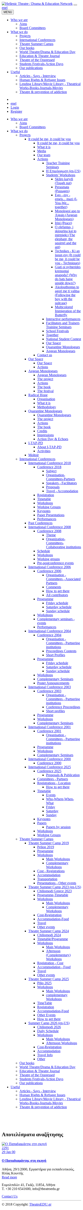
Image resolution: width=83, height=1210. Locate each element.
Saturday (52, 811)
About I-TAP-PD (49, 447)
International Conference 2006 (49, 567)
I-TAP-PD (35, 443)
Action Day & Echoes (52, 439)
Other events (46, 927)
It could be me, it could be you (49, 139)
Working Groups (49, 507)
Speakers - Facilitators (61, 483)
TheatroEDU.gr (40, 1204)
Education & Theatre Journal (39, 1071)
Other (41, 1059)
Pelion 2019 (45, 847)
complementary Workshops (57, 997)
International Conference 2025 (49, 767)
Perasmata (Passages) (62, 189)
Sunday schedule (58, 611)
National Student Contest (63, 339)
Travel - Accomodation (62, 491)
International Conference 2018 (49, 463)
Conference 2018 (49, 467)
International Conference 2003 (49, 687)
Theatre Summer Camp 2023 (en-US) (54, 887)
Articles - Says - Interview (37, 1091)
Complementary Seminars (55, 679)
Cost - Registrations (51, 871)
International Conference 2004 (49, 631)
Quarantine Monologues (63, 347)
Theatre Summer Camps (36, 839)
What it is (43, 147)
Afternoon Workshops (61, 1043)
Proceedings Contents (61, 651)
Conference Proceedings (63, 707)
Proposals (53, 487)
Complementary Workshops (57, 865)
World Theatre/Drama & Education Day (47, 1067)
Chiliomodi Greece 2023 (54, 891)
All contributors (57, 595)
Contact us (44, 355)
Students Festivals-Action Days (41, 1079)
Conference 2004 (49, 635)
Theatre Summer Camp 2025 (48, 979)
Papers (41, 823)
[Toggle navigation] (75, 5)
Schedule (43, 551)
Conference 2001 (49, 731)
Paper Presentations (50, 515)
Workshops (45, 503)
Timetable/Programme (52, 939)
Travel (41, 923)
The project (45, 379)
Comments (53, 587)
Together (52, 335)
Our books (26, 1063)
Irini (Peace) (63, 223)
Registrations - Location (54, 783)
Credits (42, 431)
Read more (9, 1177)
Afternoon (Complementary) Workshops (58, 955)
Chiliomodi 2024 (49, 935)
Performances (46, 519)
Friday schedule (57, 603)
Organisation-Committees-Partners (60, 477)
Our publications (31, 1083)
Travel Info (45, 1055)
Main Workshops (58, 859)
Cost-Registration (49, 915)
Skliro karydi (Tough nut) (64, 181)
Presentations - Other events (56, 883)
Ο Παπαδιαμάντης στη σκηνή (24, 1160)
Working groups (48, 559)
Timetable (44, 499)
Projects (25, 135)
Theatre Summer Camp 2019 (48, 843)
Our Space (53, 343)
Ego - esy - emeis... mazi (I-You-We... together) (66, 201)
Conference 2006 (49, 571)
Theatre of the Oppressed (37, 1075)
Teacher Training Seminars (58, 165)
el (6, 8)
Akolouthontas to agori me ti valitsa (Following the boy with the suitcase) (67, 295)
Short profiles (55, 711)
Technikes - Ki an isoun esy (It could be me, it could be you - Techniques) (68, 257)
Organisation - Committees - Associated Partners (63, 579)
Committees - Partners (52, 779)
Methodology (46, 407)
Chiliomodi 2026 (49, 1027)
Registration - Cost (50, 963)
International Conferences (37, 459)
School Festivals (57, 331)
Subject (51, 471)
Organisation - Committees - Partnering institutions (63, 643)
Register (16, 111)
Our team (43, 155)
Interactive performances (63, 319)
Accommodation (48, 875)
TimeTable (44, 1003)
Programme (45, 599)
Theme (51, 535)
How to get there (57, 591)
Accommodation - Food (54, 967)
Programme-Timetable (52, 895)
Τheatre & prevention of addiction (43, 1107)
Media (41, 151)
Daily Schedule (48, 1031)
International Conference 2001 (49, 727)
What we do (19, 131)
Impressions (45, 435)
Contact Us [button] (9, 1196)
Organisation (46, 399)
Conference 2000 (49, 763)
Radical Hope (38, 395)
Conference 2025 (49, 771)
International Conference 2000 (49, 759)
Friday (50, 807)
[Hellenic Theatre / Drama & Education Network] (37, 4)
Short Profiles (55, 655)
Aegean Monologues (60, 351)
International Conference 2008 (49, 527)
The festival (45, 391)
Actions (42, 159)
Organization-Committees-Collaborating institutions (63, 543)
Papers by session (58, 827)
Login (15, 107)
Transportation (47, 879)
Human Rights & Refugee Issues (42, 1095)
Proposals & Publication (63, 775)
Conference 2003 (49, 691)
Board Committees (32, 127)
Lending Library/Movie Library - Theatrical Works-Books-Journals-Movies (50, 1101)
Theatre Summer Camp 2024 (48, 931)
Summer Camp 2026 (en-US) (48, 1023)
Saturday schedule (58, 607)
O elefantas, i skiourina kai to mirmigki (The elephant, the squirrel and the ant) (65, 237)
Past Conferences (40, 523)
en (3, 8)
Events (51, 795)
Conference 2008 (49, 531)
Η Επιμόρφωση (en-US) (63, 171)
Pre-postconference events (55, 563)
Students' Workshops (60, 175)
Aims (23, 123)
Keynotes (43, 511)
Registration (45, 495)
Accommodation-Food (53, 919)
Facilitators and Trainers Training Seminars (62, 325)
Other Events (46, 1015)
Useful (15, 1087)
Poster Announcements (53, 683)
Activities (43, 451)
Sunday (51, 815)
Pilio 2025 (44, 983)
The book (44, 387)
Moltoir (33, 455)
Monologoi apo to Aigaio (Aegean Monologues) (67, 215)
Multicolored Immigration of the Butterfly (68, 311)
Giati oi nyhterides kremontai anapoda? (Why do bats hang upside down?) (68, 275)
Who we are (19, 119)
